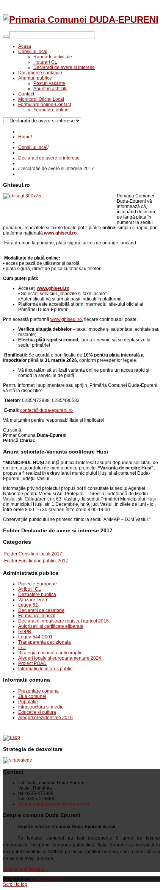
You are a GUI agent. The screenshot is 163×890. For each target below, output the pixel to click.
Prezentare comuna (38, 691)
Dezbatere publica (37, 594)
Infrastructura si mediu (41, 707)
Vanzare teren (32, 599)
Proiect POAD (32, 663)
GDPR (24, 631)
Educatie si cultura (37, 712)
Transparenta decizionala (44, 642)
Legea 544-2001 (35, 637)
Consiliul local (32, 147)
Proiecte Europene (37, 584)
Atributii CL (29, 589)
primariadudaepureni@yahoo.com (53, 804)
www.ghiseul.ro (66, 319)
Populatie (28, 701)
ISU (22, 647)
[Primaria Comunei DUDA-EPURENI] (80, 19)
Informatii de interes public (45, 668)
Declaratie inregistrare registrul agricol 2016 (63, 621)
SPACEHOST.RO (48, 879)
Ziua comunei (32, 696)
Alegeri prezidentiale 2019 (45, 717)
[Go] (6, 37)
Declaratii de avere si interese (49, 158)
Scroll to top (15, 884)
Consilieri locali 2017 (40, 554)
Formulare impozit (36, 615)
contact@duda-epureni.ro (46, 410)
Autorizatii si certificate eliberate (50, 626)
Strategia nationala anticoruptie (50, 652)
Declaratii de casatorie (41, 610)
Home (24, 136)
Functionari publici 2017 (43, 560)
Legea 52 (28, 605)
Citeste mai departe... (26, 869)
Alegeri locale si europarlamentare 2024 (59, 658)
